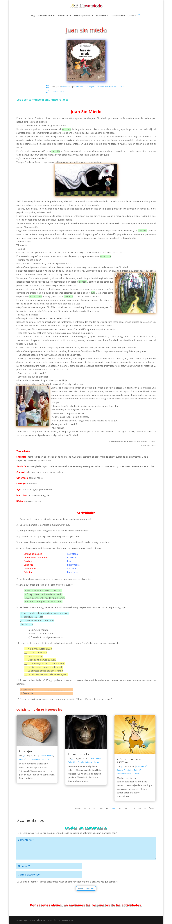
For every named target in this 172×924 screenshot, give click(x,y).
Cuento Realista (46, 755)
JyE (24, 755)
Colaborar (132, 16)
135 (125, 808)
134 (119, 808)
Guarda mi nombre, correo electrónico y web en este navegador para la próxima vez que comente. (69, 881)
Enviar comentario (86, 888)
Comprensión (66, 87)
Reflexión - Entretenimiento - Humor (110, 87)
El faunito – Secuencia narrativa (129, 761)
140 (133, 808)
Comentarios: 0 (58, 91)
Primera (78, 808)
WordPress (67, 920)
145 (139, 808)
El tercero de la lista (79, 754)
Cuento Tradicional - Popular (84, 87)
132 (107, 808)
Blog (33, 16)
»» (145, 808)
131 (101, 808)
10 (93, 808)
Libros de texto (118, 16)
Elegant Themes (37, 920)
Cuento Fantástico (125, 770)
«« (85, 808)
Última (151, 808)
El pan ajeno (26, 751)
